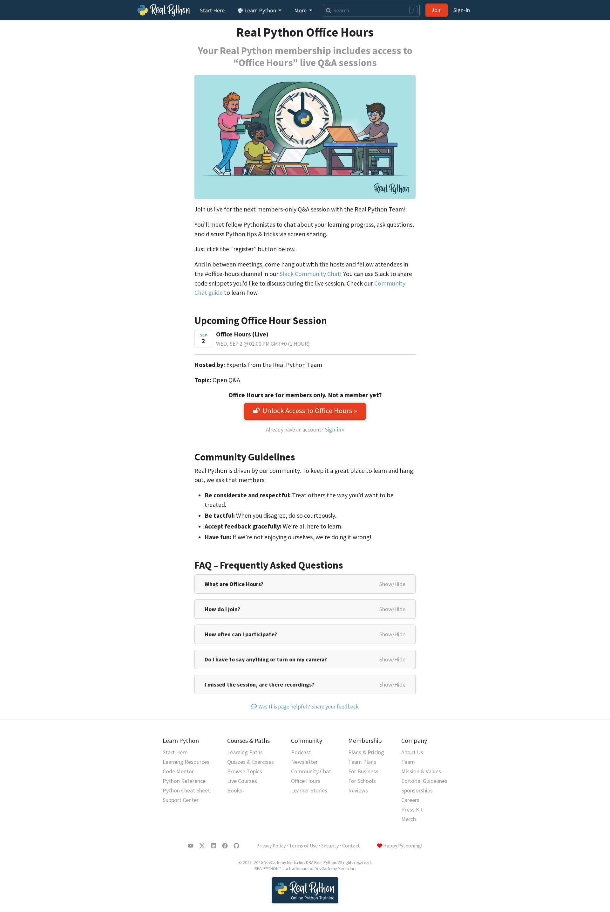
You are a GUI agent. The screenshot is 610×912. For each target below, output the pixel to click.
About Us (412, 752)
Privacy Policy (271, 846)
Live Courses (242, 780)
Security (330, 846)
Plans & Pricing (366, 752)
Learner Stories (309, 790)
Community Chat (311, 771)
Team (408, 761)
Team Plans (362, 761)
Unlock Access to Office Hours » (309, 410)
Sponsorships (417, 790)
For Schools (362, 780)
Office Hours (305, 780)
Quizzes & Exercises (250, 761)
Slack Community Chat (310, 274)
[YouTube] (190, 846)
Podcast (301, 752)
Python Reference (184, 780)
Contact (351, 846)
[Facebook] (225, 846)
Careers (410, 800)
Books (234, 790)
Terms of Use (303, 846)
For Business (363, 771)
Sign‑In (461, 10)
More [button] (301, 10)
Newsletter (304, 761)
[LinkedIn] (213, 846)
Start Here (212, 10)
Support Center (181, 800)
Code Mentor (178, 771)
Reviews (358, 790)
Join (436, 9)
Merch (408, 819)
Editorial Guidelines (424, 780)
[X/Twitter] (202, 846)
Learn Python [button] (260, 10)
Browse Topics (244, 771)
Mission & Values (421, 771)
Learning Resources (186, 761)
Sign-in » (334, 429)
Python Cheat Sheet (186, 790)
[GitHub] (236, 846)
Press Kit (412, 809)
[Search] (327, 10)
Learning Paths (245, 752)
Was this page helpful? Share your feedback (308, 706)
